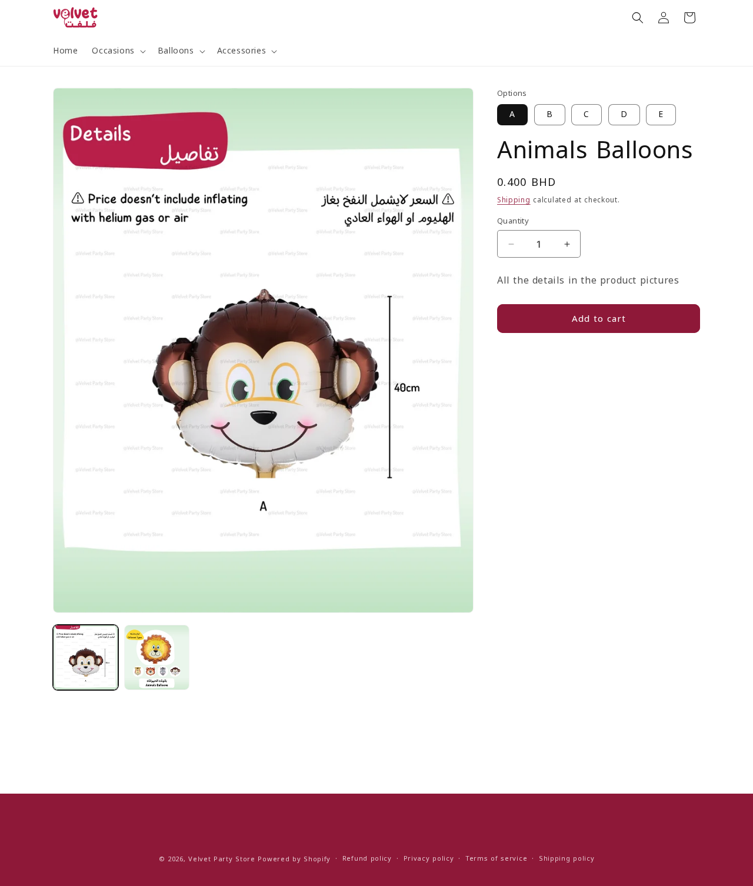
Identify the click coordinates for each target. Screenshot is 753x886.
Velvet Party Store (221, 859)
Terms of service (496, 859)
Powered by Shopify (294, 859)
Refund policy (367, 859)
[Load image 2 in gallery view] (156, 657)
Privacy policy (429, 859)
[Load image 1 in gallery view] (85, 657)
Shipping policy (567, 859)
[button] (117, 51)
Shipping (514, 200)
